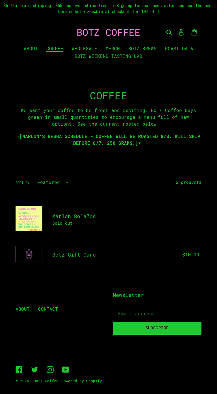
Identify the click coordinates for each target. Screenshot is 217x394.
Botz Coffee (46, 381)
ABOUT (23, 309)
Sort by (22, 183)
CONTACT (48, 309)
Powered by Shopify (81, 381)
